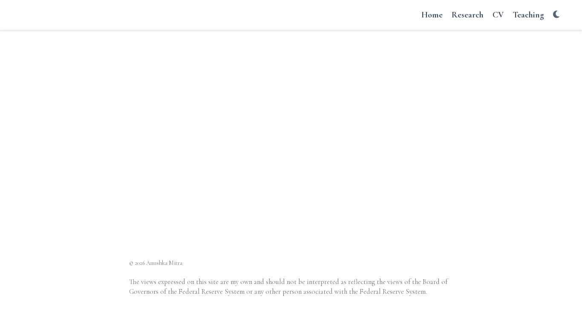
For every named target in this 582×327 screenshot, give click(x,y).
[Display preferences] (556, 15)
